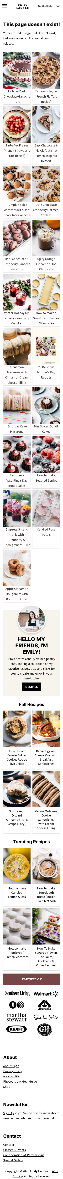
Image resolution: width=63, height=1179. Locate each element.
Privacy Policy (12, 1071)
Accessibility (11, 1076)
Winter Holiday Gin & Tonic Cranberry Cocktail (16, 318)
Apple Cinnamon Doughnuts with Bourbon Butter (16, 594)
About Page (11, 1066)
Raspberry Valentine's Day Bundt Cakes (16, 480)
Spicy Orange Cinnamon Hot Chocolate (46, 264)
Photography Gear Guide (20, 1081)
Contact (8, 1145)
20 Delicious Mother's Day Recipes (46, 372)
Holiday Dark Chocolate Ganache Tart (17, 96)
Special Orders (13, 1160)
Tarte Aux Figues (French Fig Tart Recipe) (46, 96)
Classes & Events (14, 1150)
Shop (6, 1087)
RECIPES (31, 687)
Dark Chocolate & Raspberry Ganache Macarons (17, 264)
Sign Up (8, 1113)
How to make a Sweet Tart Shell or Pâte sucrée (46, 318)
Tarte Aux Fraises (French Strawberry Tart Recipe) (17, 150)
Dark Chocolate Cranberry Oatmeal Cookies (46, 210)
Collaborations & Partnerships (23, 1155)
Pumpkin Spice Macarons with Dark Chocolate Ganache (16, 210)
